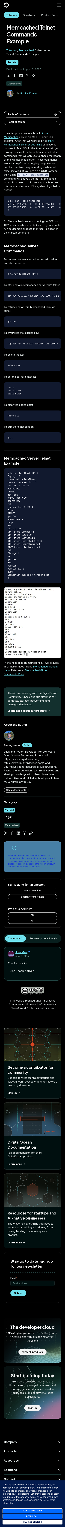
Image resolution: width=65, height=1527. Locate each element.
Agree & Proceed (32, 1511)
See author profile (16, 790)
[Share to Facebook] (14, 75)
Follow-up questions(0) (44, 938)
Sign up (32, 1408)
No (32, 921)
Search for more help (32, 896)
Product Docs (49, 15)
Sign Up (12, 1092)
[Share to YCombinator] (27, 75)
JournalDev (21, 952)
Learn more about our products (27, 710)
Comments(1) (16, 938)
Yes (32, 914)
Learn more (15, 1164)
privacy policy (27, 1487)
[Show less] (56, 953)
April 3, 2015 (22, 956)
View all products (32, 1352)
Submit (18, 1293)
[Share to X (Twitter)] (8, 75)
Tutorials (11, 15)
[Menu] (58, 5)
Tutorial (12, 62)
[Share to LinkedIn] (21, 75)
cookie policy (39, 1500)
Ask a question (32, 890)
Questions (29, 15)
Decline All (32, 1516)
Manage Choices (32, 1522)
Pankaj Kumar (28, 93)
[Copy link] (33, 75)
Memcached (26, 50)
